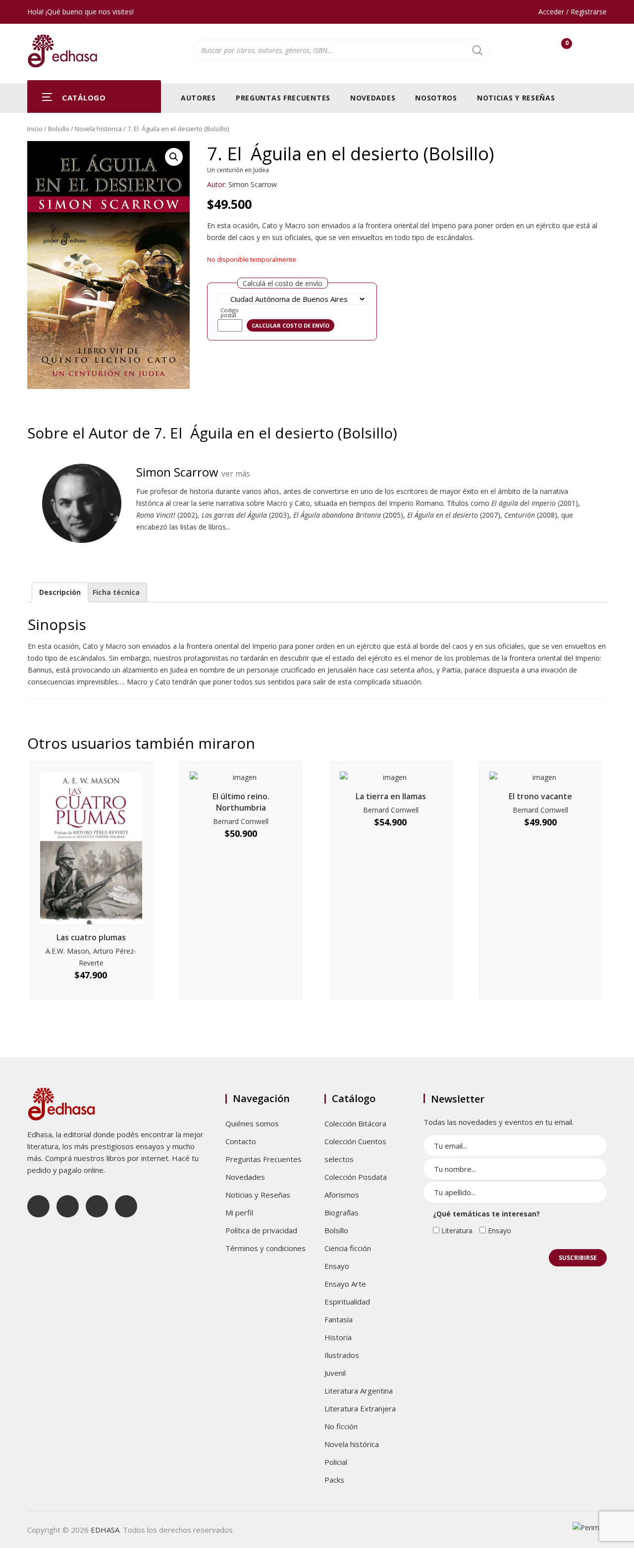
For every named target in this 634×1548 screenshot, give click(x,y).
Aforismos (341, 1195)
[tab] (60, 592)
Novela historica (98, 128)
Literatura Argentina (358, 1391)
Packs (334, 1480)
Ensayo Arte (345, 1284)
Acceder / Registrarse (572, 11)
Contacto (240, 1141)
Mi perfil (239, 1212)
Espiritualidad (347, 1301)
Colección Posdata (355, 1177)
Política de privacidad (261, 1230)
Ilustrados (341, 1355)
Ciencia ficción (347, 1248)
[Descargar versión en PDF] (603, 155)
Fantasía (338, 1319)
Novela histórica (351, 1444)
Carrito (566, 45)
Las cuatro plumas (91, 937)
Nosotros (436, 97)
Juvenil (335, 1373)
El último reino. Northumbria (240, 802)
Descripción (60, 592)
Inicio (35, 128)
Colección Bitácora (355, 1123)
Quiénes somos (252, 1123)
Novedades (372, 97)
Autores (198, 97)
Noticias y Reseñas (516, 97)
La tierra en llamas (391, 796)
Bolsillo (58, 128)
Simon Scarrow (252, 184)
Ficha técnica (116, 592)
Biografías (341, 1212)
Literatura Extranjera (360, 1408)
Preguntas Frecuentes (283, 97)
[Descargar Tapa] (588, 155)
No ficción (341, 1426)
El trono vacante (540, 796)
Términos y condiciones (265, 1248)
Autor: (216, 184)
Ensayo (336, 1266)
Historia (338, 1337)
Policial (335, 1462)
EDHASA (105, 1530)
